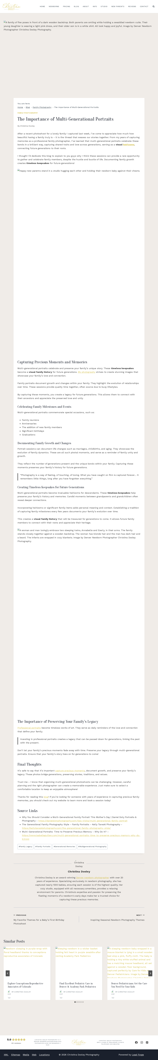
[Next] (150, 973)
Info (95, 6)
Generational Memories (64, 846)
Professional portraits (29, 727)
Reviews (132, 6)
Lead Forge (138, 1054)
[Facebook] (136, 1042)
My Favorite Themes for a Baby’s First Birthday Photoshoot (39, 919)
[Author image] (9, 991)
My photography (86, 372)
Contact (144, 6)
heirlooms (128, 144)
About (86, 6)
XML (6, 1054)
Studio (104, 6)
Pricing (66, 6)
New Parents (117, 6)
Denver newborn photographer (92, 877)
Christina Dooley (27, 126)
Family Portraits (42, 846)
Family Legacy (25, 846)
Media (26, 1054)
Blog (76, 6)
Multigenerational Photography (92, 846)
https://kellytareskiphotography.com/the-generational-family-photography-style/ (66, 828)
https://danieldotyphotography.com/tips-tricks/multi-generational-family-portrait (82, 820)
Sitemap (15, 1054)
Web (34, 1054)
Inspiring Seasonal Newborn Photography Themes (117, 917)
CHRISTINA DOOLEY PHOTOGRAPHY (110, 1040)
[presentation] (27, 962)
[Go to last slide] (8, 973)
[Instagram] (141, 1042)
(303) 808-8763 (114, 1044)
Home (42, 6)
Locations (44, 1054)
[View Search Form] (154, 6)
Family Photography (28, 113)
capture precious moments (70, 770)
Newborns (54, 6)
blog (46, 797)
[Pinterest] (147, 1042)
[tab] (75, 1002)
